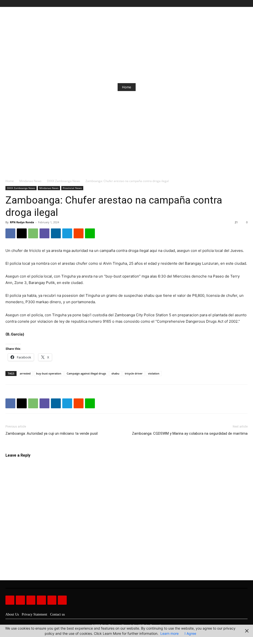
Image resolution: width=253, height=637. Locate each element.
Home (126, 87)
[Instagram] (228, 3)
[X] (239, 3)
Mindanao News (30, 181)
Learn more (169, 633)
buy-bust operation (48, 373)
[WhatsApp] (33, 233)
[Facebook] (222, 3)
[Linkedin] (56, 233)
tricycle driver (134, 373)
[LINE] (90, 233)
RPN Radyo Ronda (22, 222)
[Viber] (44, 233)
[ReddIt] (79, 233)
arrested (25, 373)
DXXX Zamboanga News (63, 181)
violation (153, 373)
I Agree (190, 633)
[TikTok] (233, 3)
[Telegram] (67, 233)
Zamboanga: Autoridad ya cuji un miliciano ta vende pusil (51, 433)
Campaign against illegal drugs (86, 373)
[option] (126, 87)
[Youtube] (245, 3)
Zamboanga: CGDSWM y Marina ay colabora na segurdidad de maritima (190, 433)
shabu (115, 373)
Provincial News (72, 188)
